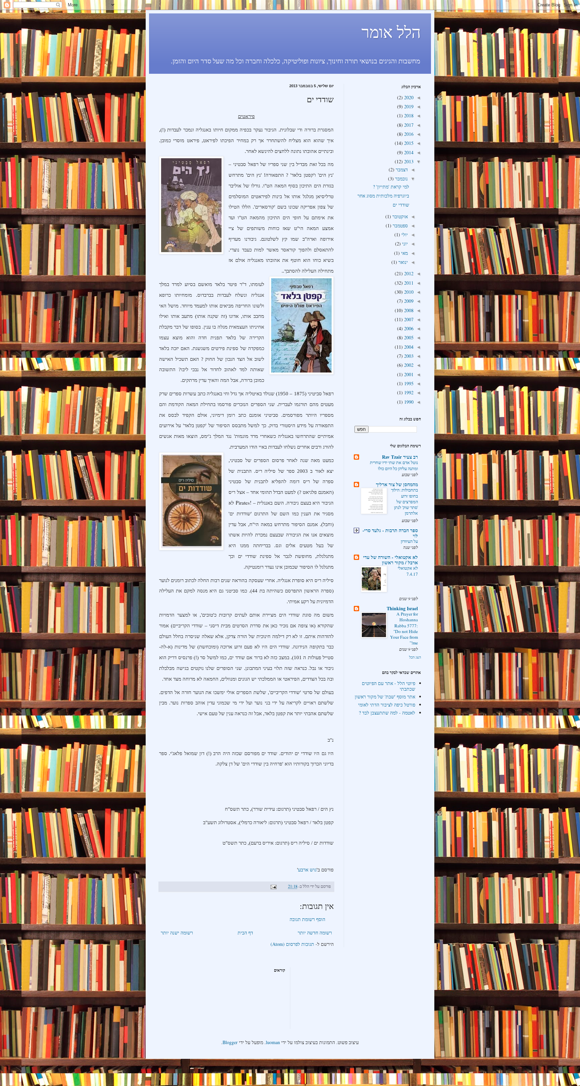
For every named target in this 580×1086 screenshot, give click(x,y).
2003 (408, 356)
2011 (408, 283)
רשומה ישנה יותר (177, 932)
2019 (408, 106)
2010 (408, 292)
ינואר (402, 262)
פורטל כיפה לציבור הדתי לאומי (386, 704)
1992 (408, 392)
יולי (404, 234)
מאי (404, 253)
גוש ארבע (307, 869)
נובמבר (401, 178)
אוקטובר (399, 216)
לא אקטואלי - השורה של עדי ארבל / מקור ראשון (390, 560)
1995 (408, 383)
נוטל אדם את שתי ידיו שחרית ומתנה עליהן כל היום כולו (394, 465)
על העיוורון (409, 541)
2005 (408, 337)
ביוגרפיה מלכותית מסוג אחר (383, 195)
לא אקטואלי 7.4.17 (408, 571)
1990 (408, 402)
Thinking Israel (402, 608)
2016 (408, 134)
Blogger (230, 1042)
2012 (408, 273)
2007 (408, 319)
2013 (408, 161)
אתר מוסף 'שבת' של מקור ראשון (385, 696)
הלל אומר (391, 31)
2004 (408, 347)
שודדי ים (401, 205)
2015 (408, 143)
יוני (404, 243)
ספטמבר (399, 225)
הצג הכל (415, 657)
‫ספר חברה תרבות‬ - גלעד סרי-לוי (390, 533)
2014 (408, 152)
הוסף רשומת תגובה (307, 919)
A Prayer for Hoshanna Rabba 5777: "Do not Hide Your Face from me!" (404, 628)
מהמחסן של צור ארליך (397, 484)
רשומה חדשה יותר (315, 932)
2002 (408, 365)
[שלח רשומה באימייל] (274, 886)
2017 (408, 125)
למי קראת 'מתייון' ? (391, 186)
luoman (273, 1042)
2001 (408, 374)
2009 (408, 301)
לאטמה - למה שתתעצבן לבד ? (387, 712)
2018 (408, 115)
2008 (408, 310)
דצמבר (401, 169)
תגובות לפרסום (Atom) (292, 944)
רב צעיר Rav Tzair (400, 456)
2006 (408, 328)
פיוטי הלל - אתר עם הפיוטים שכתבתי (388, 686)
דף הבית (245, 932)
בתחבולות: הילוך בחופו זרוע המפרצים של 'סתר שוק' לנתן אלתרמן (404, 501)
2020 (408, 97)
